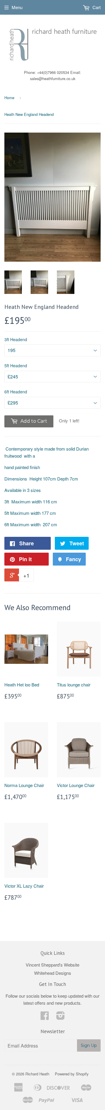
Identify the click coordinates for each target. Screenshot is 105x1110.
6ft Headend (15, 392)
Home (9, 97)
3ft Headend (15, 339)
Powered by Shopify (72, 1074)
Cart (96, 7)
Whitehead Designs (52, 973)
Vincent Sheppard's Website (52, 965)
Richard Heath (37, 1074)
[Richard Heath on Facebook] (44, 1017)
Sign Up (89, 1045)
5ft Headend (15, 365)
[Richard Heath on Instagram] (60, 1017)
